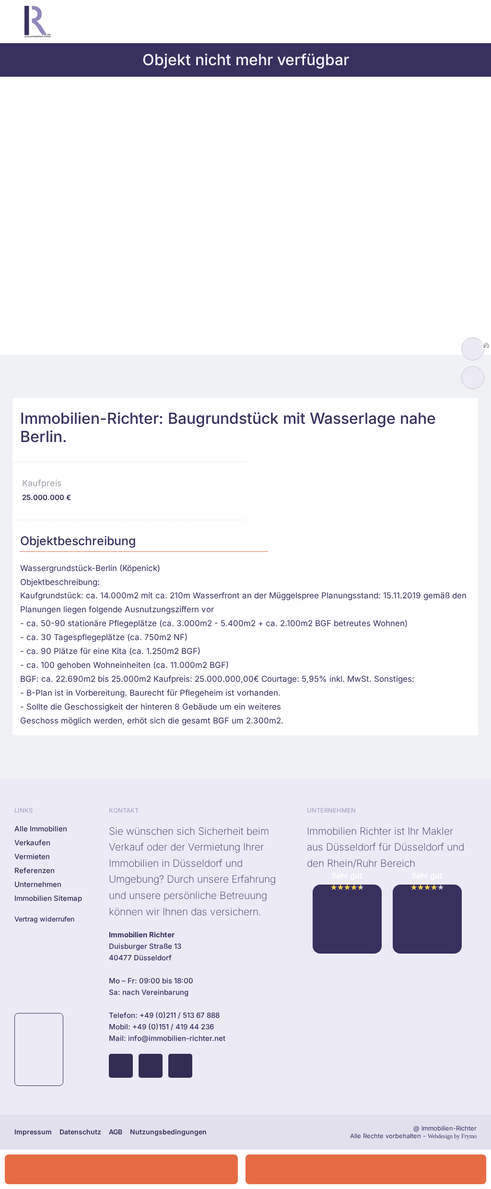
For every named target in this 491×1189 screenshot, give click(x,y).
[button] (414, 22)
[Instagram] (151, 1066)
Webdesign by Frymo (452, 1136)
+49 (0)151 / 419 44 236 (173, 1026)
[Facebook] (121, 1066)
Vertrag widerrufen (44, 919)
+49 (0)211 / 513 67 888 (180, 1015)
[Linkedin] (180, 1066)
